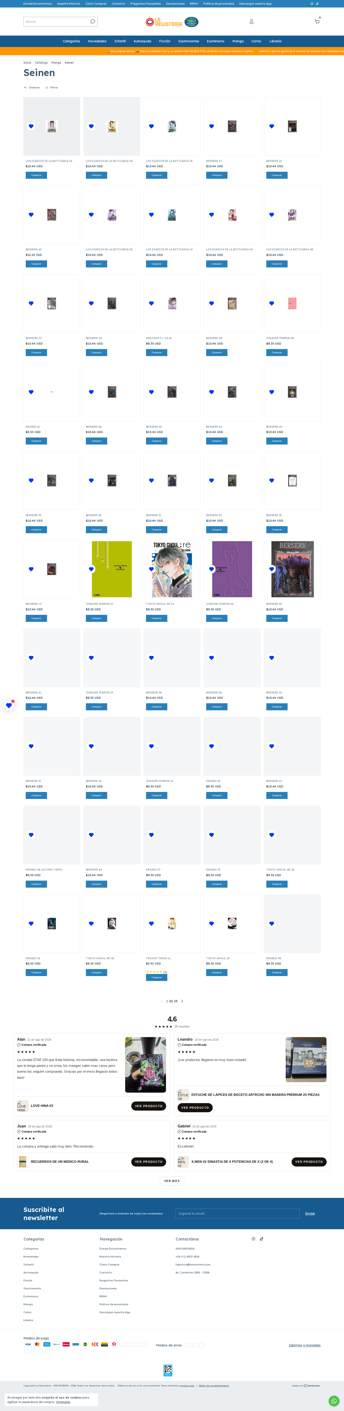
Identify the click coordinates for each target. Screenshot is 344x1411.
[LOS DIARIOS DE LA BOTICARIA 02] (52, 126)
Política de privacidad (218, 3)
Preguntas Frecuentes (146, 3)
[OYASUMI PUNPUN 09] (112, 658)
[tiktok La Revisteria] (317, 3)
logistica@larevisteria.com (193, 1264)
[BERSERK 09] (112, 303)
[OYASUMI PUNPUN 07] (112, 569)
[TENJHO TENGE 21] (172, 924)
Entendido (63, 1402)
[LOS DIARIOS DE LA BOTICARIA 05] (112, 215)
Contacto (118, 3)
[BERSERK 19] (52, 569)
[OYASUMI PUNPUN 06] (232, 569)
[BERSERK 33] (292, 480)
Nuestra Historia (68, 3)
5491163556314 (185, 1248)
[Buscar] (92, 21)
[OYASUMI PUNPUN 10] (172, 746)
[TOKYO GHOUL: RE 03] (112, 924)
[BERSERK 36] (232, 658)
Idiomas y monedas (305, 1345)
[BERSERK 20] (292, 392)
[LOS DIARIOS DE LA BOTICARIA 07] (172, 215)
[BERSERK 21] (292, 746)
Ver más (172, 1181)
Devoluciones (175, 3)
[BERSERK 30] (172, 392)
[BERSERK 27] (232, 126)
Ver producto (148, 1106)
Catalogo (41, 62)
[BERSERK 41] (52, 658)
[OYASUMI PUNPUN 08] (292, 303)
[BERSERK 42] (52, 215)
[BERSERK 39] (232, 480)
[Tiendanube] (306, 1386)
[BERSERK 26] (292, 126)
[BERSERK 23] (292, 569)
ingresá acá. (186, 1385)
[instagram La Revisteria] (312, 3)
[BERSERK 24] (112, 746)
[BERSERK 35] (52, 480)
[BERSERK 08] (232, 303)
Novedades (97, 41)
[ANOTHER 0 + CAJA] (172, 303)
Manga (238, 41)
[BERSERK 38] (172, 658)
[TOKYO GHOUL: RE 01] (172, 569)
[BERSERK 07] (52, 303)
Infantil (120, 41)
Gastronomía (188, 41)
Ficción (164, 41)
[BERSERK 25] (232, 392)
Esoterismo (215, 41)
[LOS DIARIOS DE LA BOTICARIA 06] (232, 215)
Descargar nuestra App (255, 3)
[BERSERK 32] (112, 480)
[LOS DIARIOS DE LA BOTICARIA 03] (172, 126)
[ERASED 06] (52, 924)
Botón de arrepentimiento (214, 1385)
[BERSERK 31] (172, 480)
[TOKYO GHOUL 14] (232, 924)
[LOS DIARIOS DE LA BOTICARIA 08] (292, 215)
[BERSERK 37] (52, 746)
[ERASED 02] (232, 746)
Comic (256, 41)
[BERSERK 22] (292, 658)
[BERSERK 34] (112, 392)
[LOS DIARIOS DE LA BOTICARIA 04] (112, 126)
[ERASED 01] (52, 392)
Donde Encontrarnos (37, 3)
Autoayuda (142, 41)
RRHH (194, 3)
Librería (275, 41)
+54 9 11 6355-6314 (187, 1256)
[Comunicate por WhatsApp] (334, 1401)
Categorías (71, 41)
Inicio (27, 62)
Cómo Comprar (96, 3)
